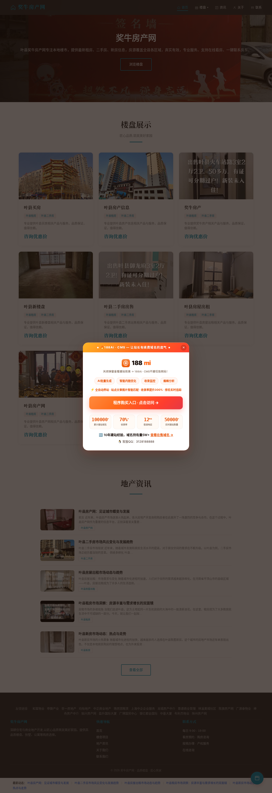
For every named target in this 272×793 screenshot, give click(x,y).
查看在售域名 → (161, 435)
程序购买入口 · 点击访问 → (136, 402)
